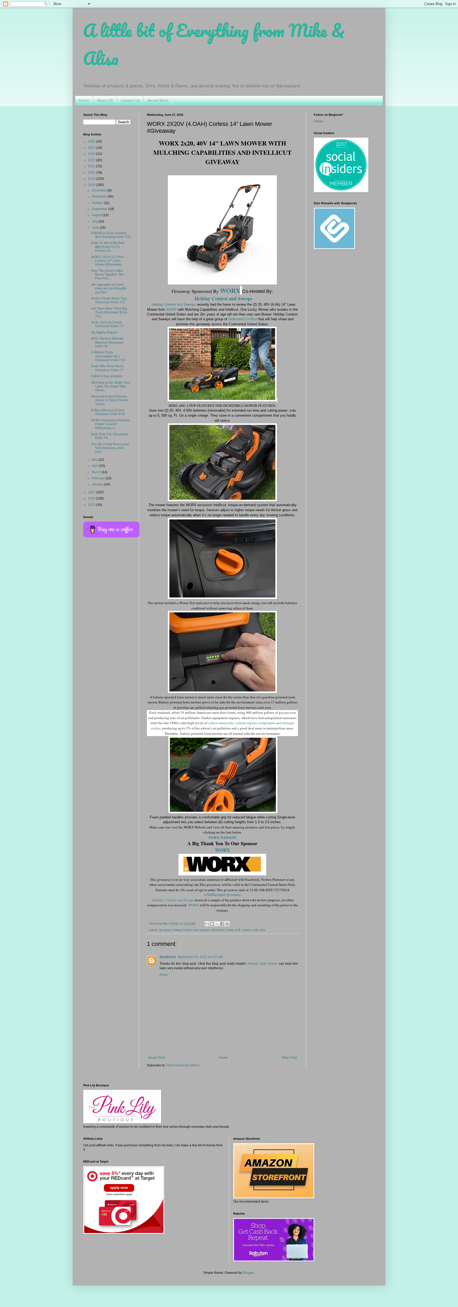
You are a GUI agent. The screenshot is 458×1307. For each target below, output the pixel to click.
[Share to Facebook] (222, 923)
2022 (92, 160)
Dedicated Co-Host (242, 319)
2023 (92, 154)
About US (105, 100)
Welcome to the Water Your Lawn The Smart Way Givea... (110, 386)
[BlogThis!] (212, 923)
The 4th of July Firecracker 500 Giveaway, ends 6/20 (110, 448)
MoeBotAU (168, 957)
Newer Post (156, 1058)
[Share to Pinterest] (227, 923)
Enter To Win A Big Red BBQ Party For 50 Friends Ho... (107, 247)
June (96, 227)
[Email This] (207, 923)
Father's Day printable (107, 376)
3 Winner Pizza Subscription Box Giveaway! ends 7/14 (108, 356)
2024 (92, 148)
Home (84, 100)
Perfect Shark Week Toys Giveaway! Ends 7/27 (109, 300)
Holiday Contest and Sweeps (174, 304)
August (97, 215)
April (95, 466)
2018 (92, 185)
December (100, 190)
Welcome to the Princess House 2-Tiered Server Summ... (109, 400)
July (95, 221)
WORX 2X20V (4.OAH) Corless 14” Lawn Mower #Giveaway (107, 261)
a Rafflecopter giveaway (222, 895)
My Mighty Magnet (104, 332)
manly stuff (233, 930)
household (217, 930)
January (98, 484)
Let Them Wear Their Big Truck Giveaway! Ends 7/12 (109, 312)
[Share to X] (217, 923)
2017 (92, 492)
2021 (92, 166)
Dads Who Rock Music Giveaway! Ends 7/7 (107, 368)
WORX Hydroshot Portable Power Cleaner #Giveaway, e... (110, 424)
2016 (92, 498)
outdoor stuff (250, 930)
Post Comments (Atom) (183, 1065)
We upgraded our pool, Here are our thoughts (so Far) (109, 288)
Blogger (248, 1273)
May (95, 460)
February (98, 478)
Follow (318, 121)
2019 (92, 179)
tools (262, 930)
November (100, 196)
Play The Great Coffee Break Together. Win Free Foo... (107, 274)
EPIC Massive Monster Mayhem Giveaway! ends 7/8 (107, 342)
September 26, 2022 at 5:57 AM (200, 957)
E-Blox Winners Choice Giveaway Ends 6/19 (108, 412)
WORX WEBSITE (222, 837)
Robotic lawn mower (263, 964)
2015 (92, 505)
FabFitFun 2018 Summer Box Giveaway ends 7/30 (111, 235)
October (98, 203)
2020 (92, 172)
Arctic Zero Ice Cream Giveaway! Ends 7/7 (107, 324)
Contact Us (130, 100)
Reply (164, 975)
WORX (171, 309)
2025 (92, 141)
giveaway (165, 930)
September (100, 209)
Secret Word (157, 100)
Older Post (289, 1058)
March (97, 472)
